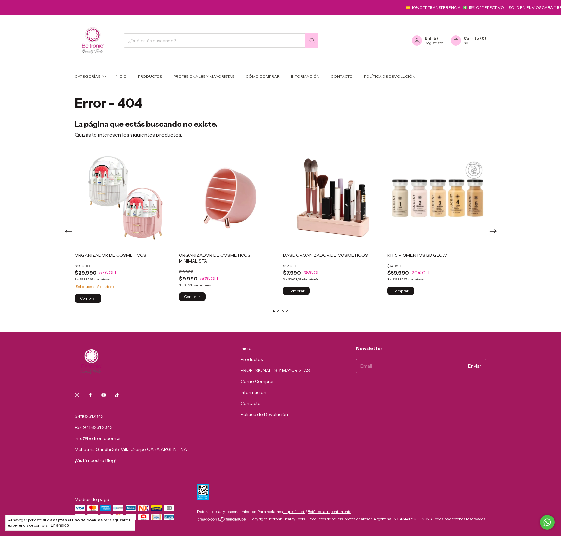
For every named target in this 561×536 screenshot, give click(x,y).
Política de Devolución (389, 76)
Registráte (434, 43)
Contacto (342, 76)
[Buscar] (311, 40)
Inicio (121, 76)
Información (305, 76)
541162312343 (89, 416)
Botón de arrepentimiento (329, 511)
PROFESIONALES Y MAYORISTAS (203, 76)
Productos (150, 76)
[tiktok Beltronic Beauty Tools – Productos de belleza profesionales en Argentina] (117, 395)
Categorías (87, 76)
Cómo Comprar (263, 76)
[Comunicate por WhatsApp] (547, 522)
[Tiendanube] (222, 520)
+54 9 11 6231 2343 (94, 427)
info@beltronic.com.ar (98, 438)
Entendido (60, 525)
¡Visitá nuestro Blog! (95, 460)
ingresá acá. (294, 511)
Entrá (430, 38)
